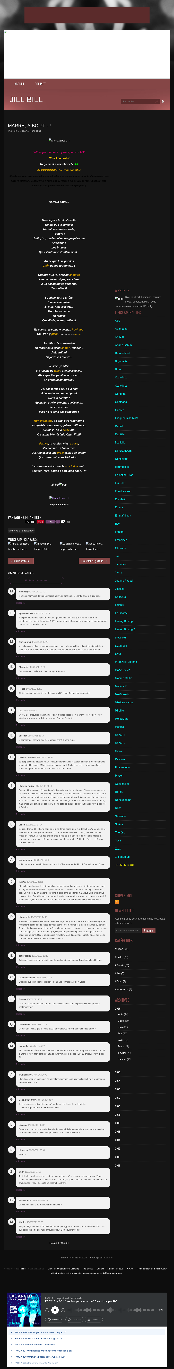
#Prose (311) (122, 948)
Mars (121, 1046)
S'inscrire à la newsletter (21, 530)
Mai (120, 1033)
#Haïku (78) (121, 957)
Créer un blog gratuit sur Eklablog (63, 1269)
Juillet (121, 1020)
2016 (117, 1148)
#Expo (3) (120, 981)
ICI (76, 164)
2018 (117, 1131)
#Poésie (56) (122, 965)
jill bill (26, 99)
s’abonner (57, 1320)
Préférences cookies (112, 1273)
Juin (120, 1027)
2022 (117, 1097)
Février (122, 1052)
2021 (117, 1106)
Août (120, 1014)
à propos (95, 1320)
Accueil (19, 83)
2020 (117, 1114)
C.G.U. (130, 1269)
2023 (117, 1089)
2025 (117, 1072)
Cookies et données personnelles (83, 1273)
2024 (117, 1080)
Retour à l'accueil (58, 1242)
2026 (117, 1008)
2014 (117, 1165)
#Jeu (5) (119, 973)
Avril (120, 1039)
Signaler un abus (115, 1269)
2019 (117, 1123)
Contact (40, 83)
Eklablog (108, 1257)
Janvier (122, 1059)
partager (76, 1320)
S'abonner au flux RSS (117, 902)
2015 (117, 1157)
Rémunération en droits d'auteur (152, 1269)
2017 (117, 1140)
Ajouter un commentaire (36, 580)
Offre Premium (58, 1273)
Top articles (88, 1269)
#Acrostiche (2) (123, 989)
